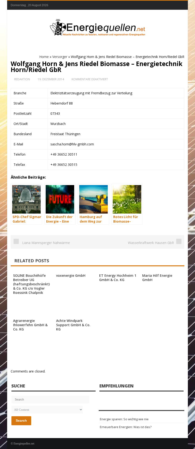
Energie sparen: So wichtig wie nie (124, 419)
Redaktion (22, 79)
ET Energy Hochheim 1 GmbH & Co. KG (117, 277)
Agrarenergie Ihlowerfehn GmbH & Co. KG (30, 324)
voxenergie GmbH (70, 275)
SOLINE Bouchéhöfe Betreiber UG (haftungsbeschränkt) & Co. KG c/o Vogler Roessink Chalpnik (31, 284)
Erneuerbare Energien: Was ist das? (125, 427)
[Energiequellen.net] (97, 26)
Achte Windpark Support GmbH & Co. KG (73, 324)
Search (21, 420)
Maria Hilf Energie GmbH (157, 277)
